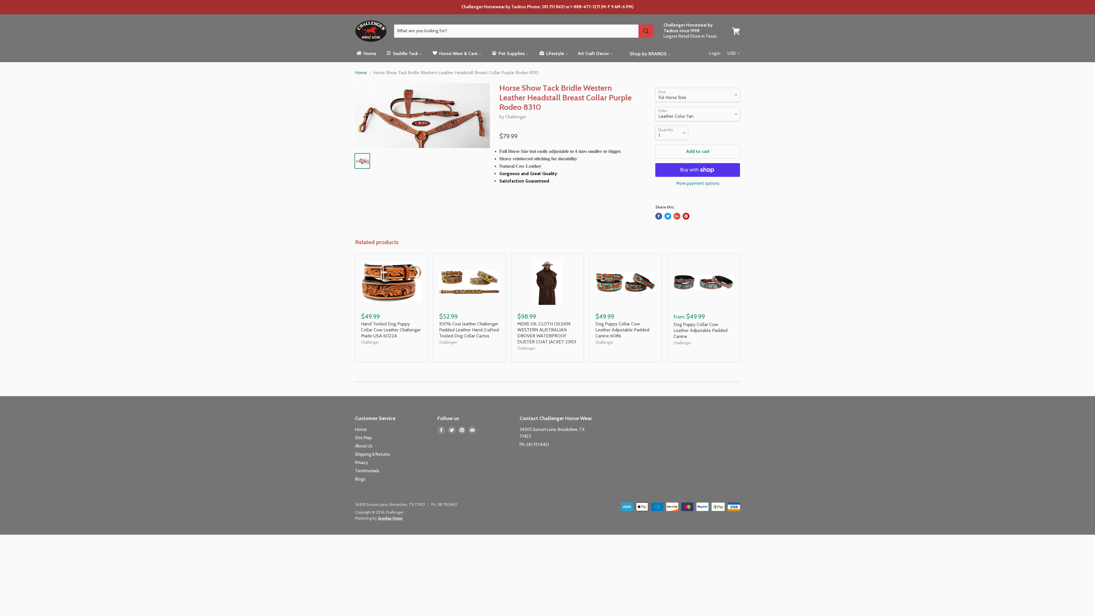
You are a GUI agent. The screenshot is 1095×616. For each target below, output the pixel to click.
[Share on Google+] (677, 216)
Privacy (361, 462)
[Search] (646, 31)
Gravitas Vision (390, 518)
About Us (363, 446)
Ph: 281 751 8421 (534, 444)
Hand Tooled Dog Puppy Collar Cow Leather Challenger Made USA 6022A (391, 330)
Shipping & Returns (372, 454)
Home (361, 72)
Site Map (363, 437)
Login (714, 53)
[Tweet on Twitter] (667, 216)
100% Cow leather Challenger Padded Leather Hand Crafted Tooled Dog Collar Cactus (469, 330)
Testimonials (367, 470)
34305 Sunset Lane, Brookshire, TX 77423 (390, 504)
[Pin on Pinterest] (686, 216)
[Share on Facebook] (658, 216)
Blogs (360, 479)
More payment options (697, 183)
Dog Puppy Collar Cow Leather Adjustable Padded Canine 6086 (622, 330)
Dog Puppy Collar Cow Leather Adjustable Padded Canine (700, 330)
